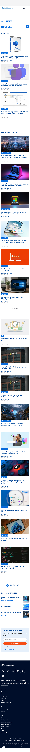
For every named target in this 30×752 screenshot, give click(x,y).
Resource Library (5, 726)
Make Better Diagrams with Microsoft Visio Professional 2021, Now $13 (14, 57)
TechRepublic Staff (6, 116)
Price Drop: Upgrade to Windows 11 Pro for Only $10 (14, 539)
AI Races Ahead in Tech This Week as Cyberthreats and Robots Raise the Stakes (14, 156)
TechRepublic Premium (6, 724)
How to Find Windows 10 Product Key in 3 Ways (11, 613)
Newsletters (4, 696)
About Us (3, 692)
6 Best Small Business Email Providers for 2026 (14, 339)
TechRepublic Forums (6, 720)
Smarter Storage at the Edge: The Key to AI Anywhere (11, 598)
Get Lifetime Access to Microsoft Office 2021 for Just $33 (13, 269)
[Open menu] (27, 8)
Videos (2, 730)
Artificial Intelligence (7, 600)
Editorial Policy (4, 732)
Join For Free (15, 643)
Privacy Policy (12, 649)
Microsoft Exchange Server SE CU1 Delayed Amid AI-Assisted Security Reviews (14, 112)
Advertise (3, 706)
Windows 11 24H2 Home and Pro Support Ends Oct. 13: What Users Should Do (13, 213)
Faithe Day (4, 343)
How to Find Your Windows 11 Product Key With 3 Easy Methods (11, 605)
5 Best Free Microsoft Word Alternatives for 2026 (14, 511)
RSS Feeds (3, 698)
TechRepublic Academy (7, 60)
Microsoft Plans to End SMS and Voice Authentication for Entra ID (12, 396)
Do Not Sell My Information (7, 709)
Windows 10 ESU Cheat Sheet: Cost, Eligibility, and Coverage (12, 298)
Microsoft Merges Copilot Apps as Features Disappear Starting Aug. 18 (14, 452)
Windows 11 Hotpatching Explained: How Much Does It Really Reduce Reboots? (14, 241)
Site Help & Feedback (6, 702)
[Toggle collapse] (3, 747)
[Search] (24, 8)
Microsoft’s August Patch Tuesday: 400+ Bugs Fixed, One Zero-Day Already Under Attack (13, 482)
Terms (6, 649)
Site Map (3, 700)
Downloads (3, 717)
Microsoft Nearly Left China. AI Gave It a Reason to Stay (13, 368)
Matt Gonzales (5, 245)
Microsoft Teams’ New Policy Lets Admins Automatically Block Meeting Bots (14, 84)
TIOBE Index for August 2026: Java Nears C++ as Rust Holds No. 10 (14, 567)
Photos (2, 728)
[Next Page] (22, 585)
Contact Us (3, 694)
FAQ (2, 704)
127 (19, 585)
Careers (3, 711)
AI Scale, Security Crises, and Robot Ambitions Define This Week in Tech (12, 424)
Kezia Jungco (4, 301)
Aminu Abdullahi (5, 88)
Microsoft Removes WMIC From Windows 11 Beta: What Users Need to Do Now (14, 184)
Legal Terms (11, 738)
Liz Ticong (4, 571)
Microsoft (3, 608)
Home (2, 21)
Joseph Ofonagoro (6, 188)
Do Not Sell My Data (20, 746)
